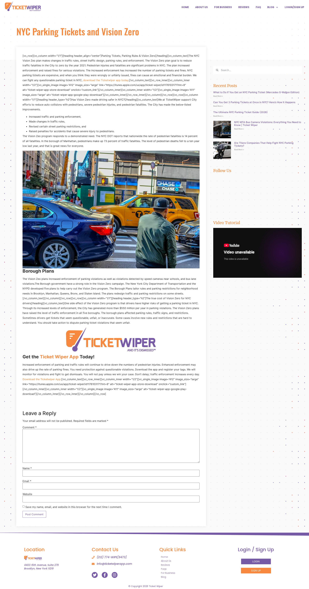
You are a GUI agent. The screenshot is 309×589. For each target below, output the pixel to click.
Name (27, 468)
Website (27, 494)
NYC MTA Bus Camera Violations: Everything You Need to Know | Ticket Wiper (267, 124)
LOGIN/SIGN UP (294, 7)
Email (27, 481)
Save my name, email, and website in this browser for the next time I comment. (73, 507)
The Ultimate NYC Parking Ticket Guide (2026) (240, 112)
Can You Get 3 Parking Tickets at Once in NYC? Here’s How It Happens (254, 102)
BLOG (270, 7)
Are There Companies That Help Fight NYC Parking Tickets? (263, 144)
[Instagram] (115, 575)
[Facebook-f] (105, 575)
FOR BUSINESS (223, 7)
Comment (30, 427)
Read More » (218, 96)
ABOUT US (201, 7)
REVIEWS (243, 7)
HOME (185, 7)
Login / (256, 549)
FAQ (258, 7)
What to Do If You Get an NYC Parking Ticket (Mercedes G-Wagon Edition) (256, 92)
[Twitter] (95, 575)
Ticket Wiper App (59, 356)
